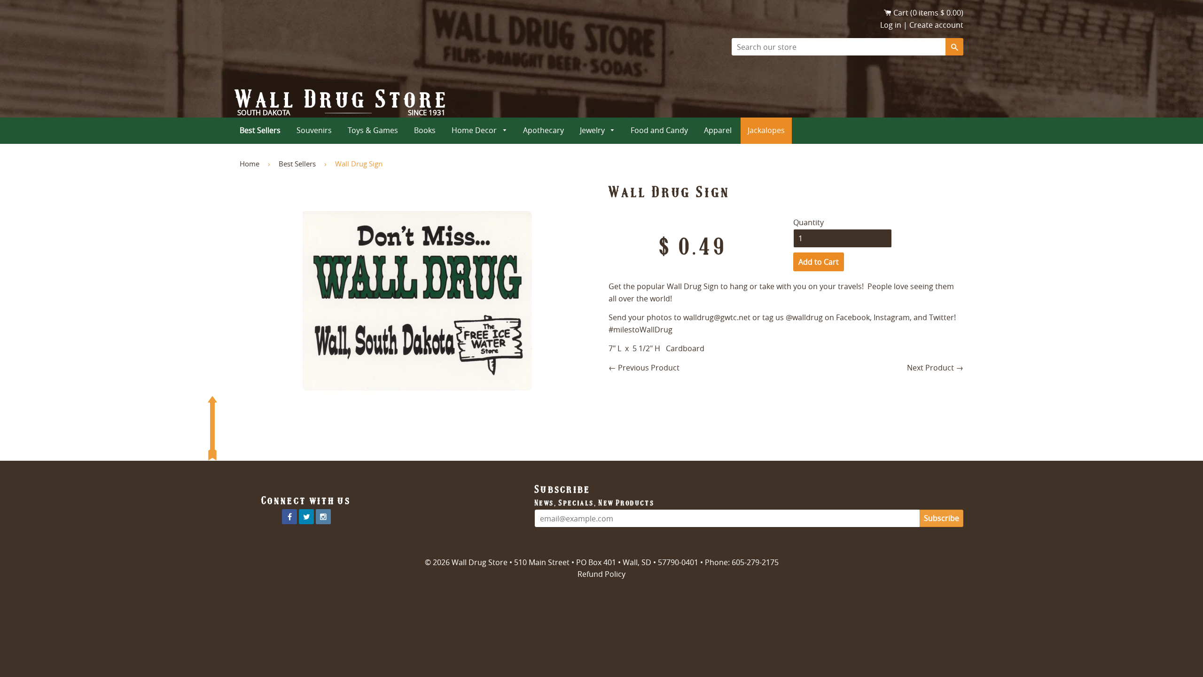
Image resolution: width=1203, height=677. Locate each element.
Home (249, 163)
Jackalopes (766, 130)
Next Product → (935, 367)
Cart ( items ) (928, 13)
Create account (936, 25)
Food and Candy (659, 130)
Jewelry (593, 130)
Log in (890, 25)
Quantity (808, 222)
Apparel (718, 130)
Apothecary (543, 130)
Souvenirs (314, 130)
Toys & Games (373, 130)
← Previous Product (644, 367)
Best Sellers (260, 130)
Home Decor (475, 130)
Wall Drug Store (342, 99)
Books (425, 130)
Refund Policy (601, 574)
